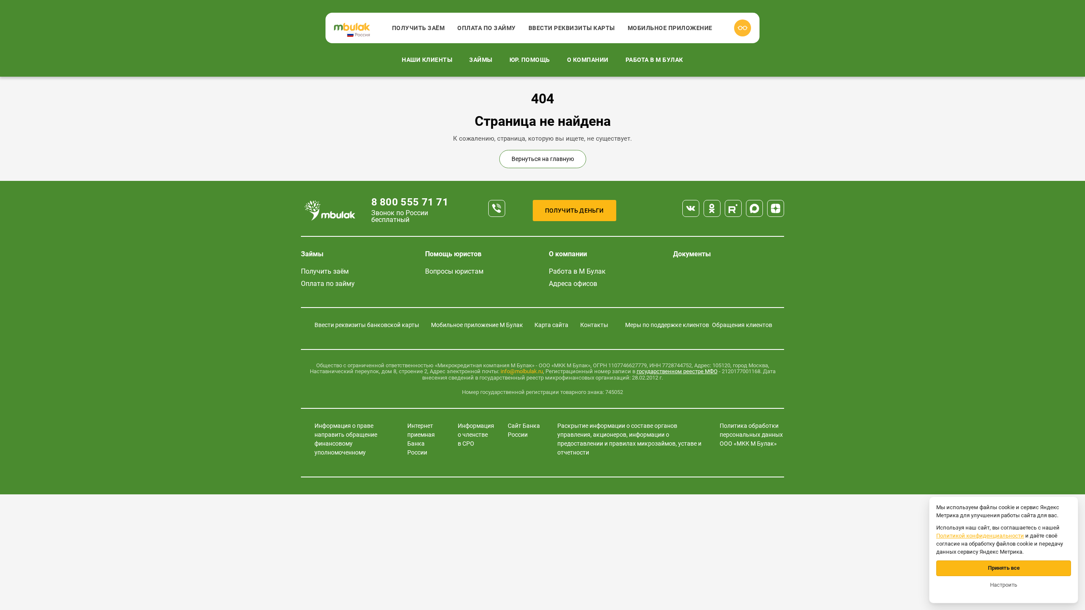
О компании (588, 59)
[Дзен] (775, 208)
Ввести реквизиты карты (572, 28)
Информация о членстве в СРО (476, 434)
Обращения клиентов (742, 325)
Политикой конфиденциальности (980, 535)
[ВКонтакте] (690, 208)
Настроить (1003, 585)
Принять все (1004, 568)
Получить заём (418, 28)
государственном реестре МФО (677, 371)
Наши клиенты (427, 59)
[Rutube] (733, 208)
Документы (692, 254)
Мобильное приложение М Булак (477, 325)
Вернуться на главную (543, 158)
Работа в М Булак (654, 59)
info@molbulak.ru (522, 371)
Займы (480, 59)
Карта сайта (551, 325)
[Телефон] (496, 208)
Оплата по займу (486, 28)
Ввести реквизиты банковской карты (366, 325)
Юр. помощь (529, 59)
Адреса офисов (573, 284)
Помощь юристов (453, 254)
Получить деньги (574, 210)
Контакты (594, 325)
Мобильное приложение (670, 28)
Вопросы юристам (454, 271)
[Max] (754, 208)
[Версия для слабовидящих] (742, 27)
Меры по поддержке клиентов (667, 325)
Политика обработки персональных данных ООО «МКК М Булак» (751, 434)
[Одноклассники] (712, 208)
